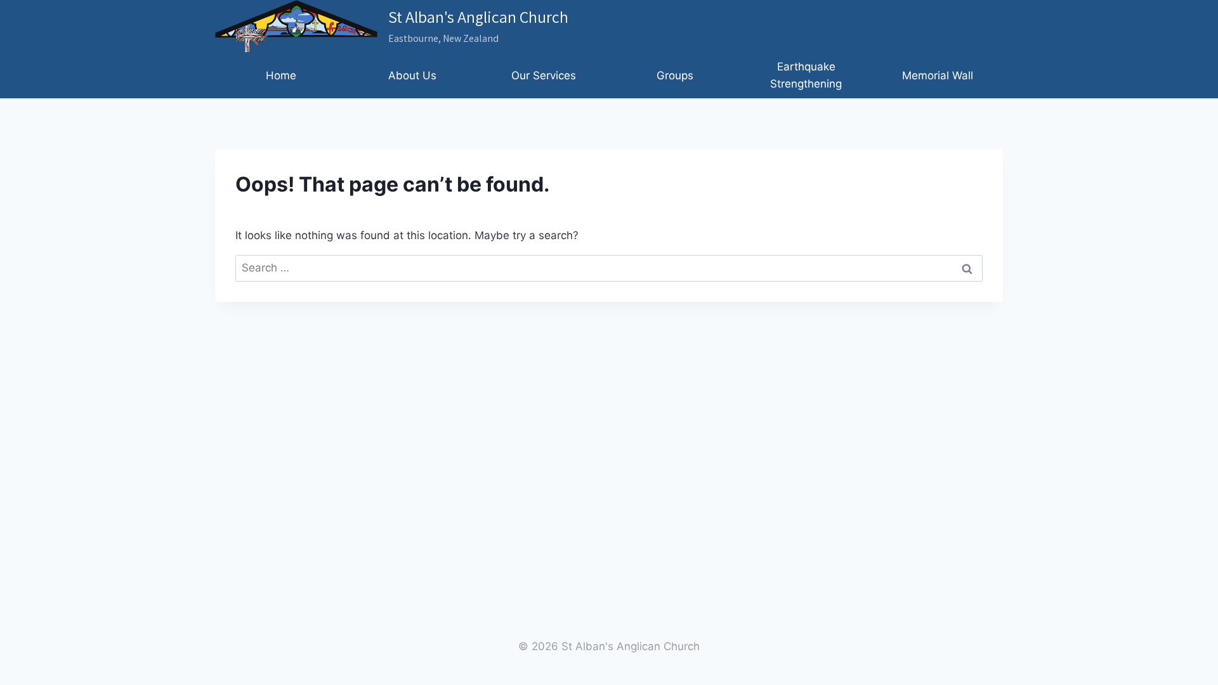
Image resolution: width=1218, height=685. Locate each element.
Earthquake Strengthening (806, 75)
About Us (412, 75)
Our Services (543, 75)
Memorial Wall (937, 75)
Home (281, 75)
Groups (675, 75)
